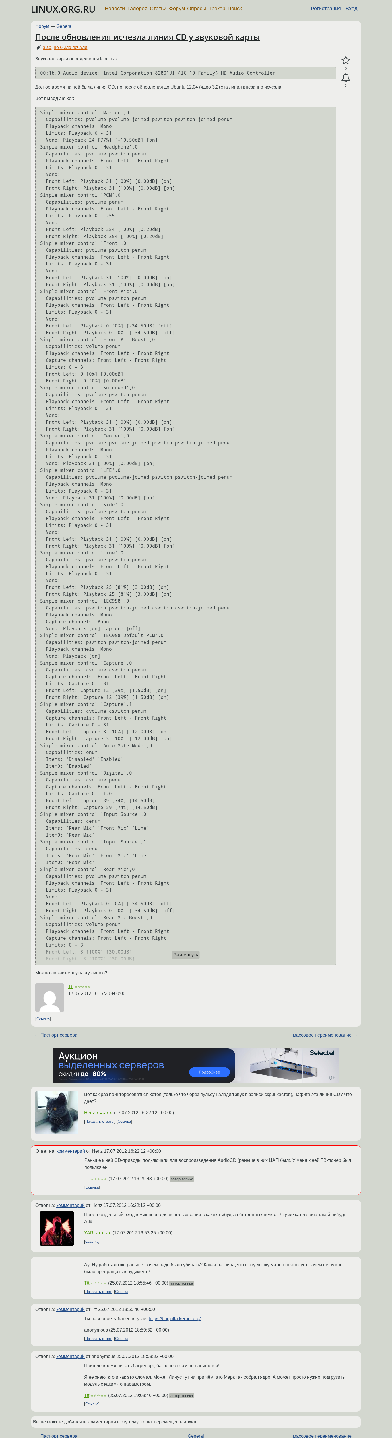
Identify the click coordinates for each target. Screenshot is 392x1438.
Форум (177, 8)
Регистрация (326, 8)
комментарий (71, 1151)
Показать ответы (99, 1121)
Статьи (158, 8)
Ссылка (43, 1019)
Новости (115, 8)
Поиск (235, 8)
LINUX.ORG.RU (63, 9)
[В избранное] (345, 60)
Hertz (89, 1112)
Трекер (217, 8)
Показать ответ (98, 1291)
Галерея (137, 8)
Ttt (70, 986)
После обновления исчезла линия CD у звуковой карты (147, 36)
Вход (352, 8)
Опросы (196, 8)
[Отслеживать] (345, 78)
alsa (47, 47)
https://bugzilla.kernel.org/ (175, 1318)
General (64, 26)
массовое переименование (322, 1035)
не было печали (70, 47)
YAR (89, 1232)
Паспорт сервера (58, 1035)
